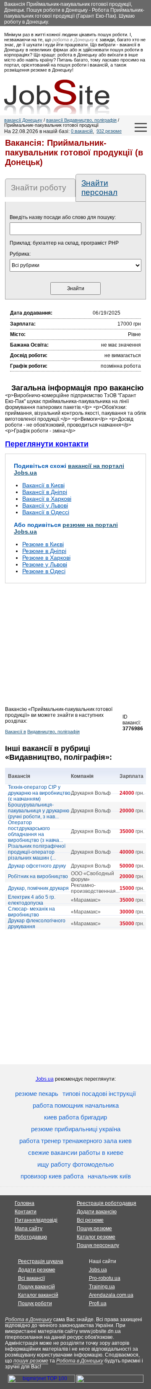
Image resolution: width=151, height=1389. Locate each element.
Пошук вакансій (36, 1287)
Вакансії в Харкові (46, 498)
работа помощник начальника (76, 1105)
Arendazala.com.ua (111, 1295)
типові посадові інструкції (99, 1093)
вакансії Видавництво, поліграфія (81, 120)
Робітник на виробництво (38, 876)
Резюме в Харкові (46, 557)
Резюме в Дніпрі (44, 551)
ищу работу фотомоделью (75, 1164)
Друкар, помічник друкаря (38, 888)
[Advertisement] (75, 647)
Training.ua (102, 1287)
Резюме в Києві (43, 544)
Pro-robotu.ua (104, 1278)
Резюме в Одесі (43, 571)
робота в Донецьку (73, 39)
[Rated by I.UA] (109, 1381)
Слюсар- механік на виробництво (31, 912)
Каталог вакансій (38, 1295)
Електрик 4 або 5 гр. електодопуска (31, 900)
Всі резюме (90, 1220)
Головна (24, 1203)
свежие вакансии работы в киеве (75, 1152)
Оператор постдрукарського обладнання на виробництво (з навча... (35, 831)
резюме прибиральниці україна (75, 1129)
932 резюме (109, 131)
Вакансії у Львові (45, 505)
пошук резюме (30, 1361)
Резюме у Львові (44, 564)
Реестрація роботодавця (106, 1203)
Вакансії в (15, 731)
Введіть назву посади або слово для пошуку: (63, 217)
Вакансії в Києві (43, 485)
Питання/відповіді (36, 1220)
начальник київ (109, 1176)
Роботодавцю (31, 1237)
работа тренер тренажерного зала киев (75, 1140)
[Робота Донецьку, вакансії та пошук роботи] (56, 97)
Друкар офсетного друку (37, 866)
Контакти (25, 1212)
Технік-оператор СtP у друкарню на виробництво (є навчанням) (39, 793)
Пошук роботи (35, 1303)
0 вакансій (82, 131)
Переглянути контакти (47, 444)
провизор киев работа (52, 1176)
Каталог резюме (96, 1237)
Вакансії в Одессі (45, 512)
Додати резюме (36, 1270)
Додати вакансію (97, 1212)
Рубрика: (20, 254)
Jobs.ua (45, 1079)
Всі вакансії (31, 1278)
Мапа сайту (28, 1228)
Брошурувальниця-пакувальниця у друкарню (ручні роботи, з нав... (38, 811)
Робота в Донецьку (28, 1319)
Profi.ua (98, 1303)
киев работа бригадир (75, 1117)
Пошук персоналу (98, 1245)
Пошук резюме (94, 1228)
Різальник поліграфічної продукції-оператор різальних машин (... (36, 852)
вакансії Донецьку (23, 120)
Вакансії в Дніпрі (44, 492)
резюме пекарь (36, 1093)
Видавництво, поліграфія (53, 731)
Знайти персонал (99, 188)
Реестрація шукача (40, 1261)
